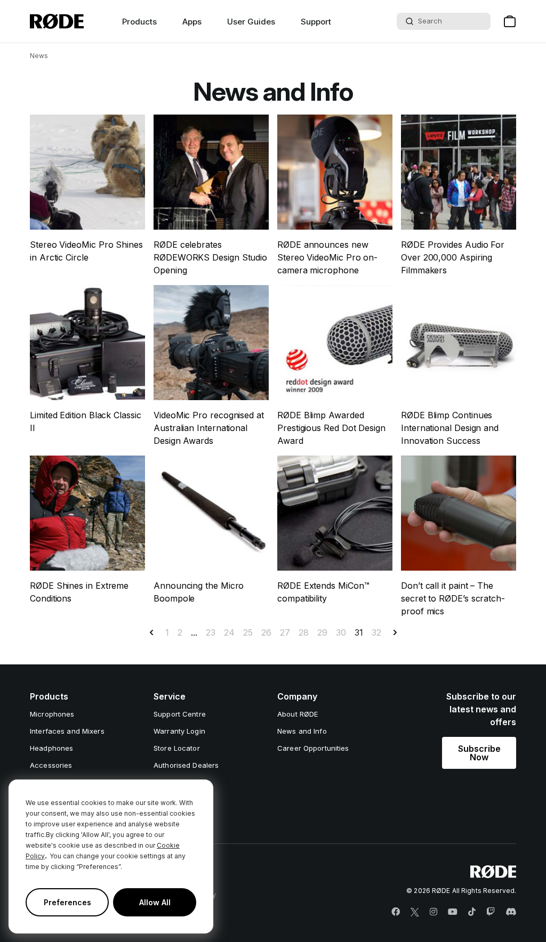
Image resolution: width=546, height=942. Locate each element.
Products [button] (139, 22)
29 (322, 632)
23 (210, 632)
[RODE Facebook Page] (395, 912)
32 (376, 632)
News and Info (302, 731)
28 (304, 632)
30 (341, 632)
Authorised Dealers (186, 765)
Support (316, 22)
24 (229, 632)
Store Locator (177, 748)
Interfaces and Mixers (67, 731)
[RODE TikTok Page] (472, 912)
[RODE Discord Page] (510, 912)
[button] (479, 753)
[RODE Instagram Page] (433, 912)
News (39, 56)
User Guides (251, 22)
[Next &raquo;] (395, 632)
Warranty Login (179, 731)
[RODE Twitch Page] (490, 912)
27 (285, 632)
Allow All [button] (155, 902)
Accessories (51, 765)
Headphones (51, 748)
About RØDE (297, 714)
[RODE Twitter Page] (415, 912)
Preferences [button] (67, 902)
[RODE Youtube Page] (452, 912)
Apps (192, 22)
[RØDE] (57, 21)
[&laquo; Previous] (151, 632)
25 (248, 632)
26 (266, 632)
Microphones (52, 714)
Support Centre (180, 714)
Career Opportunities (313, 748)
